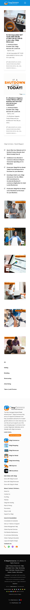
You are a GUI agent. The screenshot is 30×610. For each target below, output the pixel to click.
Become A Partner (19, 570)
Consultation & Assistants (11, 521)
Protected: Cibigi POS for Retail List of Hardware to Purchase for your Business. (16, 190)
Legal (7, 565)
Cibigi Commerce (13, 440)
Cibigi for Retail (13, 455)
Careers (9, 572)
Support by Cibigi (8, 514)
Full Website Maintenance (11, 532)
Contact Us (7, 494)
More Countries (21, 591)
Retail (14, 66)
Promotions (9, 66)
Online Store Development (13, 64)
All (5, 362)
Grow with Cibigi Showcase (11, 481)
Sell (18, 66)
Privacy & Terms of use (15, 565)
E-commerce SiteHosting (11, 535)
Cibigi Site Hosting (9, 502)
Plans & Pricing (8, 505)
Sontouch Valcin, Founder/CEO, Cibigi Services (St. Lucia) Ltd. (13, 46)
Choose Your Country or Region (15, 594)
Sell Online (11, 570)
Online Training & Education (11, 538)
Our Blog (6, 497)
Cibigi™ (15, 575)
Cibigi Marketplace (13, 62)
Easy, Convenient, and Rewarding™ (12, 579)
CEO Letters (19, 572)
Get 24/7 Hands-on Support (11, 523)
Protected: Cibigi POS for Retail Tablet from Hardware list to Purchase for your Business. (16, 169)
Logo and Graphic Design (11, 541)
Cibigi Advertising (13, 460)
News (19, 62)
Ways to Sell (7, 511)
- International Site (20, 586)
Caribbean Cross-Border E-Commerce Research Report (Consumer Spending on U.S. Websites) (15, 161)
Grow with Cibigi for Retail (11, 484)
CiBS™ (18, 575)
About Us (6, 491)
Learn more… (8, 432)
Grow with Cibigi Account (11, 478)
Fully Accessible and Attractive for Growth (17, 577)
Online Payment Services (10, 529)
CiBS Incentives (13, 470)
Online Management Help (11, 526)
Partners (6, 499)
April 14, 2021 (10, 113)
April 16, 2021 (10, 50)
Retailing (6, 373)
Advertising (7, 384)
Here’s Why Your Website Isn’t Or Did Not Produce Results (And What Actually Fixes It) (16, 152)
